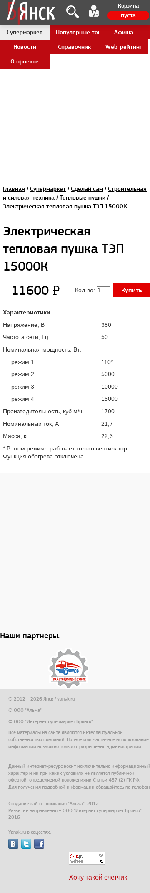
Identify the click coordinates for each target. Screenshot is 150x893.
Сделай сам (87, 188)
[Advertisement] (75, 75)
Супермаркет (48, 188)
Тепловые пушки (82, 197)
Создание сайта (25, 804)
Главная (14, 188)
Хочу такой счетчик (98, 877)
